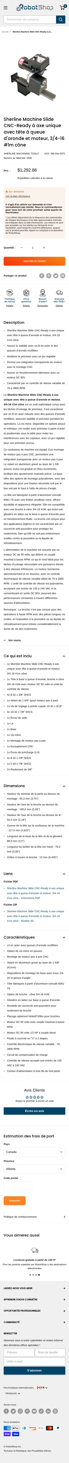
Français (12, 1393)
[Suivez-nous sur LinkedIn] (48, 1411)
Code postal (11, 1178)
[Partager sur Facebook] (41, 275)
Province (9, 1161)
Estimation (14, 1200)
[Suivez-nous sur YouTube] (34, 1411)
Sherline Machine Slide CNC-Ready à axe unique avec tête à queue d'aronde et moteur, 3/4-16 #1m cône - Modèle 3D (35, 916)
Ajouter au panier (34, 261)
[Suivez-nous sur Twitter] (13, 1411)
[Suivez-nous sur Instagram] (20, 1411)
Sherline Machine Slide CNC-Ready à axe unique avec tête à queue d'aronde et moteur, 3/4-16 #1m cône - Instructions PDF (35, 893)
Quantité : (9, 247)
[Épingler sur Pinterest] (48, 275)
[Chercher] (60, 19)
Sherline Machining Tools (21, 153)
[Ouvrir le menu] (5, 7)
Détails (9, 305)
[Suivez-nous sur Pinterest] (27, 1411)
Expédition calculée (28, 178)
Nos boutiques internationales (19, 1387)
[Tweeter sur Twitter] (55, 275)
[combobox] (30, 19)
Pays (7, 1144)
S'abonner (34, 1370)
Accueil (5, 32)
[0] (62, 8)
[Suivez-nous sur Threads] (55, 1411)
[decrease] (21, 247)
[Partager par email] (62, 275)
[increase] (44, 247)
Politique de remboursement (20, 1216)
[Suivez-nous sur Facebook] (6, 1411)
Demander (42, 305)
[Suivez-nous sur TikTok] (41, 1411)
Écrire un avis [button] (34, 1111)
